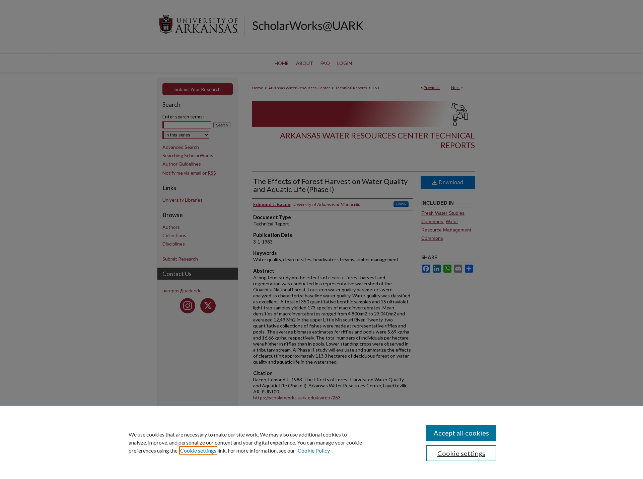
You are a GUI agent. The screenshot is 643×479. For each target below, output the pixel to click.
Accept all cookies (461, 433)
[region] (321, 442)
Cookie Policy (314, 450)
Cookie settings (198, 450)
